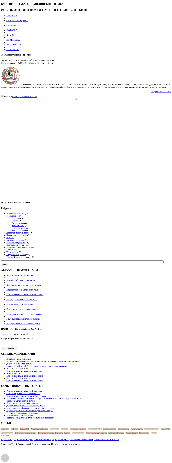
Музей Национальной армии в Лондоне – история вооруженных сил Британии (42, 361)
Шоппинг (154, 433)
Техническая (12, 252)
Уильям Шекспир (132, 433)
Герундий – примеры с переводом (22, 413)
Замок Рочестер (123, 429)
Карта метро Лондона (23, 439)
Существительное (20, 228)
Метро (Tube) (165, 429)
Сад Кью (67, 433)
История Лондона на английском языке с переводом (30, 418)
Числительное (18, 230)
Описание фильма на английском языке (24, 371)
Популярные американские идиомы (22, 403)
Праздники (59, 433)
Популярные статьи (15, 245)
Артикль (16, 218)
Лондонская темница (151, 429)
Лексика (10, 237)
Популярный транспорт (46, 433)
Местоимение (18, 225)
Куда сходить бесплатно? (17, 235)
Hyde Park (14, 429)
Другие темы (18, 223)
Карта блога (6, 439)
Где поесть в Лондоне (78, 429)
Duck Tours (5, 429)
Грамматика (11, 216)
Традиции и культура (16, 254)
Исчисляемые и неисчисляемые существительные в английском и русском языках (44, 398)
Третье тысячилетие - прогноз (96, 433)
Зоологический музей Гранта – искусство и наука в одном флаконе (37, 366)
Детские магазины (109, 429)
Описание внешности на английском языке (26, 396)
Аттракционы (54, 429)
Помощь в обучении (15, 242)
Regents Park (24, 429)
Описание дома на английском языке (23, 393)
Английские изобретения (39, 429)
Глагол (15, 221)
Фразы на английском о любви (20, 401)
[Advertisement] (86, 158)
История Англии (137, 429)
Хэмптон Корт (144, 433)
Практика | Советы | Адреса (19, 247)
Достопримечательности (17, 233)
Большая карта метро (44, 439)
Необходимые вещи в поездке (25, 433)
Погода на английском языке (19, 415)
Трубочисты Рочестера (116, 433)
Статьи (9, 250)
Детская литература (95, 429)
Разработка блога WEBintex (106, 439)
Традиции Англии (78, 433)
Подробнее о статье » (161, 91)
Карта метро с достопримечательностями (74, 439)
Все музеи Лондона (15, 213)
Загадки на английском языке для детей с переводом (30, 408)
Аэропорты (64, 429)
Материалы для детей (16, 240)
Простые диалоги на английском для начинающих (29, 410)
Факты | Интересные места (24, 96)
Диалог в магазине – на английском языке (25, 406)
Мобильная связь (7, 433)
